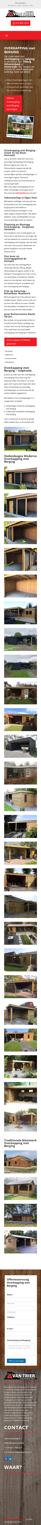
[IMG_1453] (20, 1131)
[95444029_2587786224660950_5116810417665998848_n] (20, 1051)
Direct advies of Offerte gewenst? (18, 342)
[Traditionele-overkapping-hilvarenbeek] (20, 1253)
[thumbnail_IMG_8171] (20, 998)
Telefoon (11, 1317)
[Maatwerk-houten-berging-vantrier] (20, 757)
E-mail (10, 1329)
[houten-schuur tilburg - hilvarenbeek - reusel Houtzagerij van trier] (20, 1173)
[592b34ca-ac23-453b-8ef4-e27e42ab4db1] (20, 597)
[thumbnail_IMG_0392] (20, 944)
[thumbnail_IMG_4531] (20, 1024)
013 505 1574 (22, 23)
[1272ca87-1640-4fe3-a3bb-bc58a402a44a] (20, 544)
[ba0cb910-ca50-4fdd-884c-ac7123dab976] (20, 489)
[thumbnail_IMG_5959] (20, 891)
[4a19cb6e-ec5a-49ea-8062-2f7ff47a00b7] (20, 517)
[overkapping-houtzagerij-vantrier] (20, 1104)
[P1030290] (20, 624)
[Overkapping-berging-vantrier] (20, 917)
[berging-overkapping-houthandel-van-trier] (20, 864)
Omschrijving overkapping (19, 1340)
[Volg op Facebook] (6, 1459)
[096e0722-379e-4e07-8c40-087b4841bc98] (20, 570)
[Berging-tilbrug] (20, 811)
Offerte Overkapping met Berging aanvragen (13, 104)
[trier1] (20, 677)
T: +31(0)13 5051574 (13, 1447)
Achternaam (11, 1312)
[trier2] (20, 650)
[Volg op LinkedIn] (10, 1459)
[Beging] (20, 704)
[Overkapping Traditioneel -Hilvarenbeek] (20, 1226)
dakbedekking (21, 193)
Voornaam (10, 1303)
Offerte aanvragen (16, 1361)
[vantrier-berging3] (20, 837)
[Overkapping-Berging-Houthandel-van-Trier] (20, 784)
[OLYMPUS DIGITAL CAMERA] (20, 1199)
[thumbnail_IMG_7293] (20, 971)
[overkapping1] (20, 1078)
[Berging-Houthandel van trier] (20, 730)
